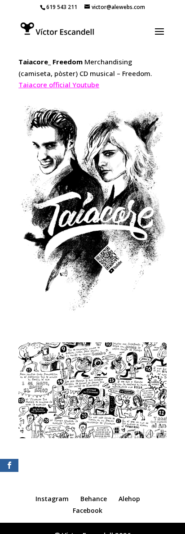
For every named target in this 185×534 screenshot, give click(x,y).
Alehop (129, 498)
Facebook (87, 510)
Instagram (52, 498)
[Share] (9, 465)
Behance (93, 498)
